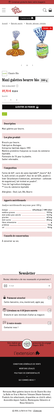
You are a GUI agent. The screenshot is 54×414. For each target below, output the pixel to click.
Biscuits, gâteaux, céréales (36, 24)
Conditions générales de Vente (27, 364)
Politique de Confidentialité (27, 373)
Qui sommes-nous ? (27, 380)
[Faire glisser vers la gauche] (21, 65)
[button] (4, 10)
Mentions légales (27, 368)
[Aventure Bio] (27, 344)
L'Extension (37, 410)
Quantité (5, 96)
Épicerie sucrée (17, 24)
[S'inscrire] (47, 285)
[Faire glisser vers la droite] (32, 65)
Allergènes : (7, 191)
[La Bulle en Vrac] (17, 10)
